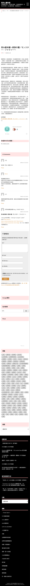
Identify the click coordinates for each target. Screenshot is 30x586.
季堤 (7, 414)
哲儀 (3, 416)
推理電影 (13, 365)
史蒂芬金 (25, 376)
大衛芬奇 (15, 396)
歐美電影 (19, 405)
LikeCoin (19, 372)
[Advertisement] (15, 29)
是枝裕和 (23, 385)
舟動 (3, 414)
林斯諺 (24, 381)
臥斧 (3, 372)
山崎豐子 (4, 396)
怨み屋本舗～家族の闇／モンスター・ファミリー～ (13, 118)
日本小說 (19, 354)
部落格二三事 (15, 363)
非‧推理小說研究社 (7, 576)
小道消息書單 (10, 374)
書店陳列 (9, 361)
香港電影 (13, 381)
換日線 (3, 562)
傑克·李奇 (19, 409)
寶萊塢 (12, 414)
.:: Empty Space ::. (6, 512)
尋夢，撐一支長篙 (6, 551)
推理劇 (22, 367)
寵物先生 (25, 370)
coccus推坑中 (5, 519)
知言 (16, 414)
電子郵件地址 (5, 260)
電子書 (4, 363)
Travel (17, 383)
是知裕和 (21, 414)
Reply (2, 167)
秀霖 (13, 383)
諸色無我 (4, 569)
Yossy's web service (21, 584)
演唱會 (21, 374)
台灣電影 (8, 372)
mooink (14, 376)
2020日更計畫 (20, 356)
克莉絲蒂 (9, 376)
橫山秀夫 (10, 394)
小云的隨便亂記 (5, 555)
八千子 (21, 394)
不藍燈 (4, 381)
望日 (26, 414)
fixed (19, 385)
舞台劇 (4, 370)
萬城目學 (9, 396)
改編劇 (19, 365)
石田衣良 (9, 405)
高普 (12, 392)
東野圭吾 (9, 363)
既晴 (8, 398)
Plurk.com (22, 345)
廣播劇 (14, 409)
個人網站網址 (5, 266)
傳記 (14, 405)
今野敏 (13, 398)
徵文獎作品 (16, 361)
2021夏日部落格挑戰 (23, 363)
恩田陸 (24, 365)
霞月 (22, 392)
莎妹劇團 (13, 387)
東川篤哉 (8, 403)
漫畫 (3, 385)
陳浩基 (14, 367)
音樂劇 (4, 407)
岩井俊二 (25, 403)
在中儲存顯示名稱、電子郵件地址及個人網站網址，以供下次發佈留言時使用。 (15, 274)
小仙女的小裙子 (5, 558)
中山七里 (18, 381)
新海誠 (24, 407)
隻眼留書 (4, 573)
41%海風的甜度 (5, 516)
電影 (19, 407)
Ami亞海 (16, 394)
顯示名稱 (4, 255)
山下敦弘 (19, 403)
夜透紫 (26, 392)
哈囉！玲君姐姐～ (6, 544)
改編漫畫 (4, 374)
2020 (9, 409)
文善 (20, 370)
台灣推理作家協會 (13, 356)
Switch (4, 387)
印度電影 (4, 409)
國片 (24, 372)
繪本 (3, 403)
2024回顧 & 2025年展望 (8, 446)
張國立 (4, 383)
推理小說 (8, 354)
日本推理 (26, 383)
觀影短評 (13, 372)
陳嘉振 (4, 398)
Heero (6, 173)
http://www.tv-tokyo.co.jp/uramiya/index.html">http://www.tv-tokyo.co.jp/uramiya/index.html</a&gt (12, 221)
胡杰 (8, 387)
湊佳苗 (26, 374)
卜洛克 (8, 383)
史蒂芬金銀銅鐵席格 (7, 541)
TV (2, 53)
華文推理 (13, 354)
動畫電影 (15, 370)
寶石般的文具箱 (5, 548)
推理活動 (4, 361)
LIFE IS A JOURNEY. (7, 526)
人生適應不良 (5, 530)
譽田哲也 (13, 403)
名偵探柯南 (9, 370)
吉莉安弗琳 (21, 396)
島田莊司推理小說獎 (6, 365)
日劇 (18, 367)
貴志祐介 (14, 407)
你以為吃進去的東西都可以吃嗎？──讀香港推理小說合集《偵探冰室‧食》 (14, 468)
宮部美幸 (8, 367)
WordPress (11, 584)
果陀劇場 (4, 405)
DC (21, 383)
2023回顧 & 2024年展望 (8, 464)
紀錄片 (4, 376)
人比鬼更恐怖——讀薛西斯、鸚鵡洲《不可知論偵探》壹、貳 (14, 456)
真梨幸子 (25, 405)
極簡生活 (24, 409)
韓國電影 (17, 392)
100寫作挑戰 (5, 356)
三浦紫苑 (23, 387)
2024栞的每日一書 (6, 392)
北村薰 (18, 387)
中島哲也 (9, 407)
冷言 (8, 381)
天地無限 (19, 376)
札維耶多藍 (4, 394)
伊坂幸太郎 (22, 361)
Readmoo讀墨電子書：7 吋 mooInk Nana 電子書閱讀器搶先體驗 (14, 451)
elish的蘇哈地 (5, 523)
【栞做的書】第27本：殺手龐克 (9, 443)
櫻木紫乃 (23, 398)
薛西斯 (16, 374)
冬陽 (3, 533)
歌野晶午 (17, 398)
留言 (3, 242)
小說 (3, 354)
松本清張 (8, 385)
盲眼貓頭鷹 (4, 565)
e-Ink (3, 367)
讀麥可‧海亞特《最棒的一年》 (9, 460)
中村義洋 (13, 385)
